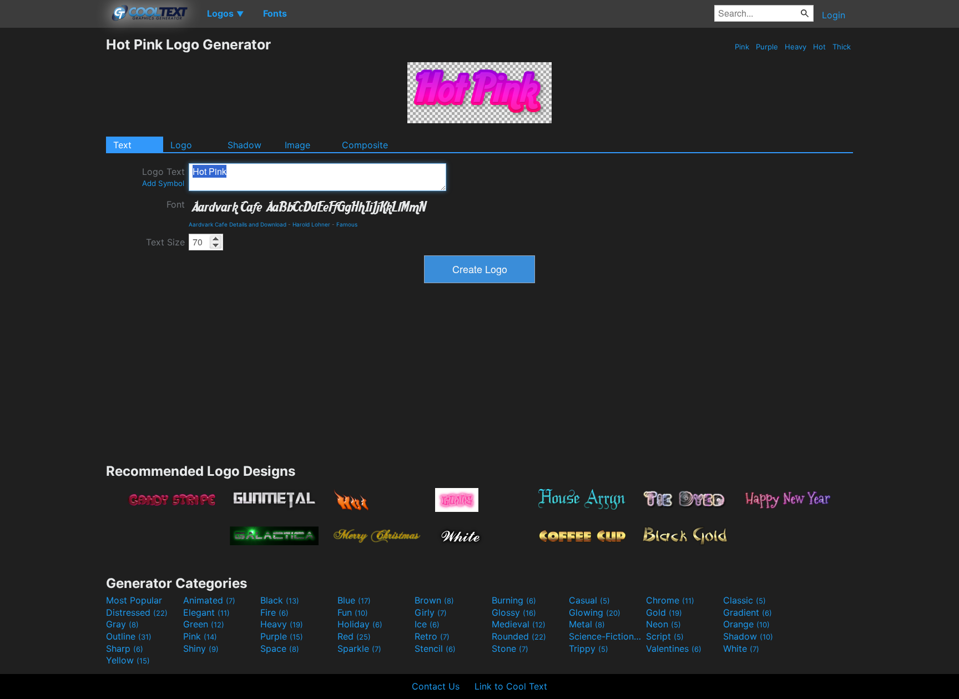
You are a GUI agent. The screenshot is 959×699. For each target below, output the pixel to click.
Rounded (519, 636)
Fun (352, 612)
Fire (274, 612)
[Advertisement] (52, 202)
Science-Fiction (606, 636)
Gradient (747, 612)
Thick (841, 46)
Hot (819, 46)
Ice (427, 624)
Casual (589, 600)
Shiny (201, 648)
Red (354, 636)
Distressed (137, 612)
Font (175, 204)
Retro (432, 636)
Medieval (519, 624)
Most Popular (134, 600)
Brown (434, 600)
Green (203, 624)
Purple (767, 46)
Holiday (359, 624)
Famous (346, 224)
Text (122, 144)
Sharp (124, 648)
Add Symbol (163, 183)
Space (279, 648)
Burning (514, 600)
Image (297, 144)
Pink (742, 46)
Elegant (206, 612)
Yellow (128, 660)
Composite (365, 144)
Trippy (588, 648)
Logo (181, 144)
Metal (587, 624)
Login (833, 15)
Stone (510, 648)
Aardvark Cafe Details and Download (237, 224)
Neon (663, 624)
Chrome (670, 600)
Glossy (514, 612)
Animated (209, 600)
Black (279, 600)
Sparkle (359, 648)
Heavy (796, 46)
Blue (354, 600)
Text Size (165, 242)
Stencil (435, 648)
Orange (746, 624)
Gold (664, 612)
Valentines (673, 648)
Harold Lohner (311, 224)
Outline (129, 636)
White (741, 648)
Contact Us (436, 686)
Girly (431, 612)
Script (665, 636)
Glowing (594, 612)
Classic (744, 600)
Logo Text (163, 177)
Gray (122, 624)
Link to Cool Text (511, 686)
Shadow (244, 144)
